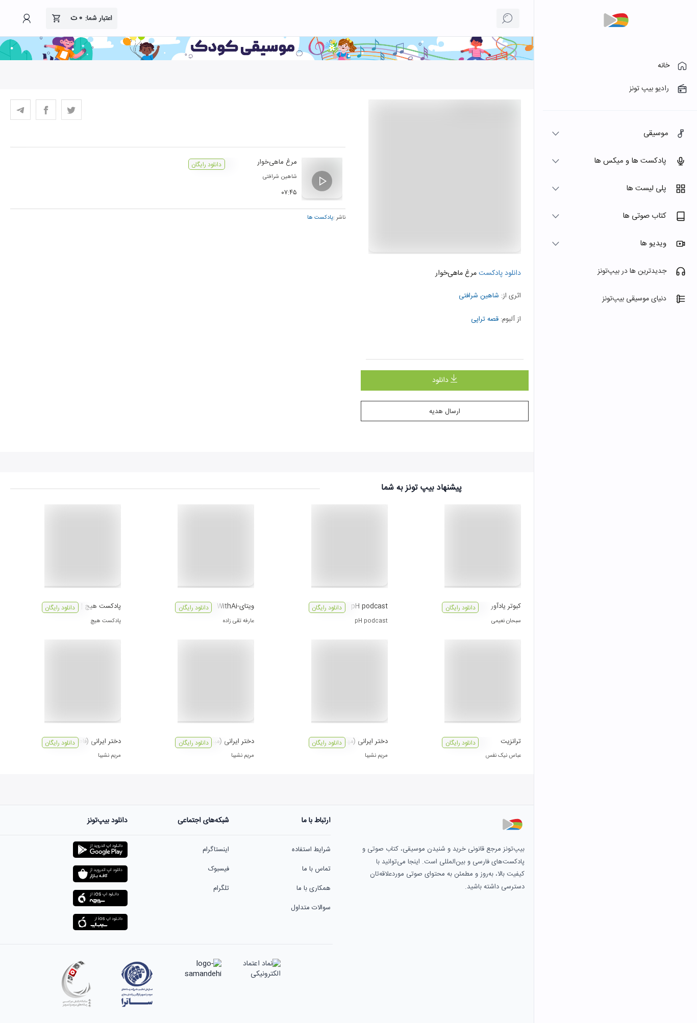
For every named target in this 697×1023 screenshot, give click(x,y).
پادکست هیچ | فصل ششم (86, 606)
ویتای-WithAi (235, 606)
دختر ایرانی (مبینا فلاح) (223, 741)
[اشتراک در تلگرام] (20, 109)
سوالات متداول (311, 907)
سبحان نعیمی (506, 621)
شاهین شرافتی (479, 295)
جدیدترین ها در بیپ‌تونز (632, 271)
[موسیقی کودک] (267, 59)
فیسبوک (218, 869)
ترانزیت (511, 741)
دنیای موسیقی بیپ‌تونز (634, 299)
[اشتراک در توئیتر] (71, 109)
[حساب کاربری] (26, 18)
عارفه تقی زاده (238, 621)
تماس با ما (316, 869)
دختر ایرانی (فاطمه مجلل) (86, 741)
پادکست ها (320, 217)
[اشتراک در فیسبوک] (46, 109)
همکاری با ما (313, 888)
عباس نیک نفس (503, 755)
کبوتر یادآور (506, 606)
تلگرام (221, 888)
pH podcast (369, 606)
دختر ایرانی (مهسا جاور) (355, 741)
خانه (663, 66)
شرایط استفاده (311, 849)
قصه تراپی (485, 319)
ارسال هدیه (444, 411)
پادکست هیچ (105, 621)
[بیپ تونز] (616, 20)
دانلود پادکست (499, 273)
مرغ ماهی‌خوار (277, 162)
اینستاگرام (216, 849)
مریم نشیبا (376, 755)
